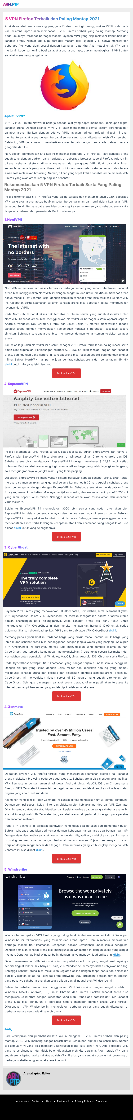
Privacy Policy (83, 1101)
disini (8, 364)
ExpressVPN (18, 384)
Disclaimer (101, 1101)
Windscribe (17, 869)
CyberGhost (18, 547)
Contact (36, 1101)
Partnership (63, 1101)
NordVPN (14, 220)
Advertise (21, 1101)
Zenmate (15, 707)
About (49, 1101)
